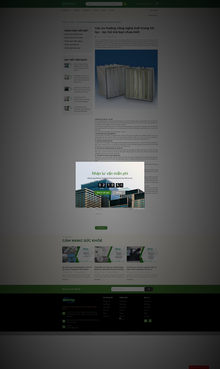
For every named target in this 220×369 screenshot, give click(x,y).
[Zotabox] (143, 206)
